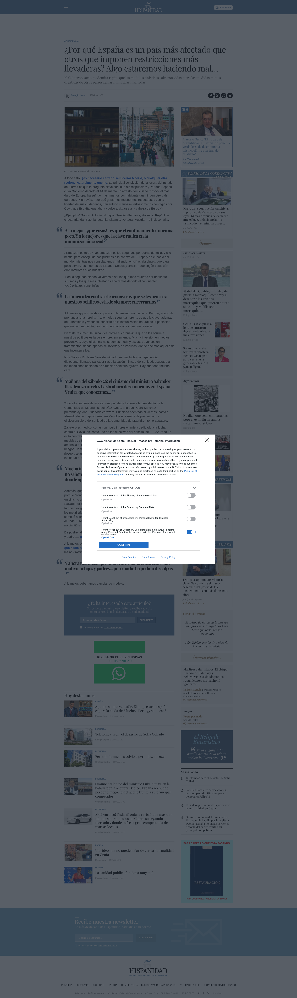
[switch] (191, 495)
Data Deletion (129, 557)
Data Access (148, 557)
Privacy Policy (168, 557)
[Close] (208, 441)
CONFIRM (123, 545)
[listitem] (148, 488)
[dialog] (148, 499)
